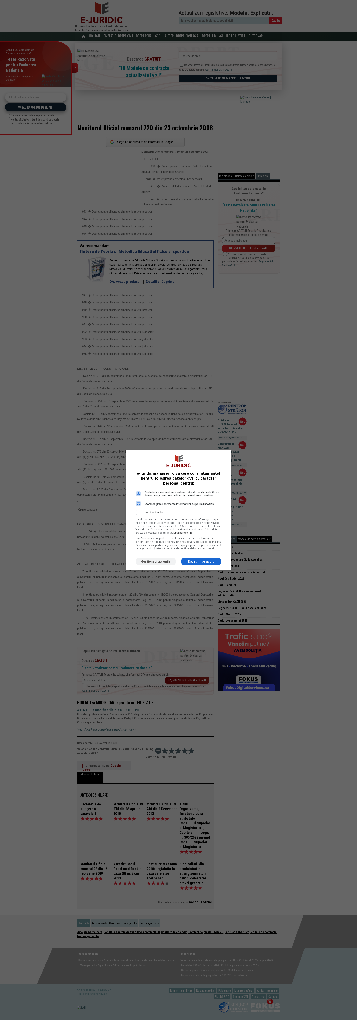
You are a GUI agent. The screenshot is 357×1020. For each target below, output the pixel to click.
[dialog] (178, 510)
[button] (178, 512)
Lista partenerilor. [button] (183, 532)
